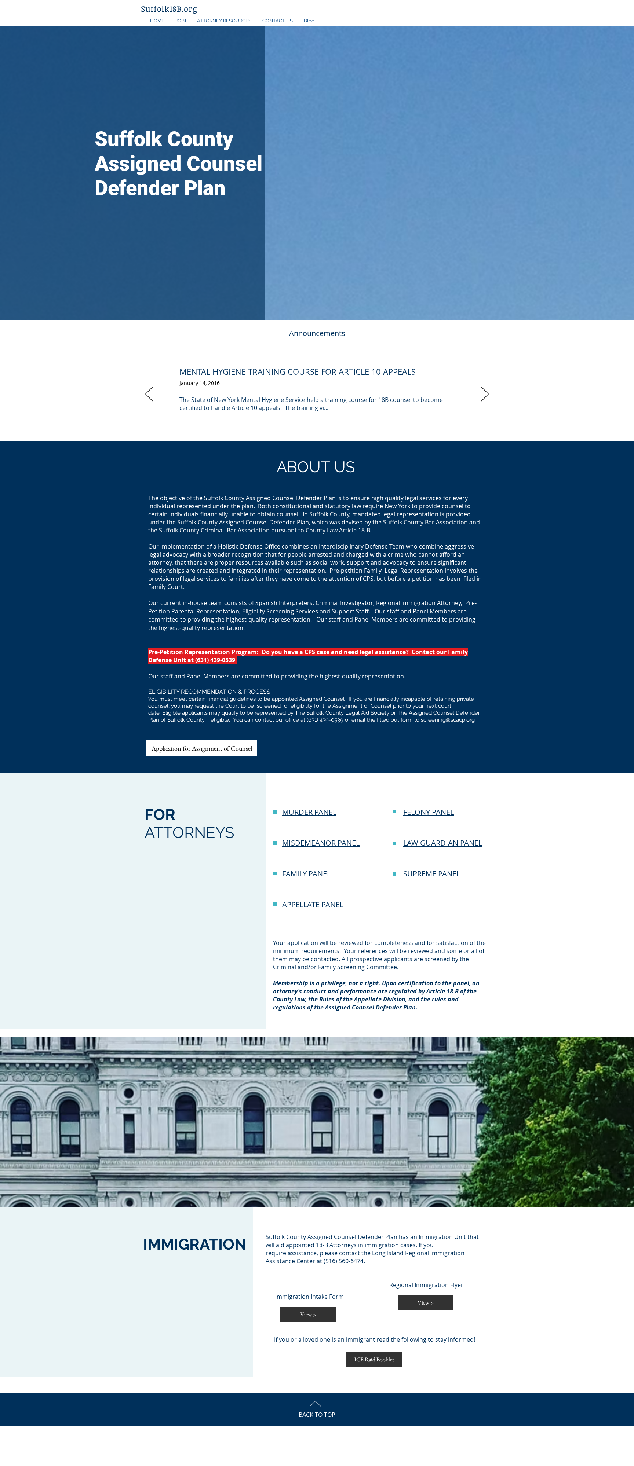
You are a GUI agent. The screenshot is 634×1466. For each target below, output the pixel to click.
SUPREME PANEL (431, 874)
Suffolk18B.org (169, 8)
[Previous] (149, 394)
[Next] (485, 394)
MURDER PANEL (309, 812)
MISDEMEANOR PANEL (321, 843)
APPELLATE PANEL (312, 904)
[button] (181, 20)
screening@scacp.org (448, 719)
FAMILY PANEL (306, 874)
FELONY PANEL (428, 812)
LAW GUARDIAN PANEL (442, 843)
